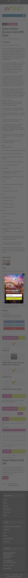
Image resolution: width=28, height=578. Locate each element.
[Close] (23, 274)
